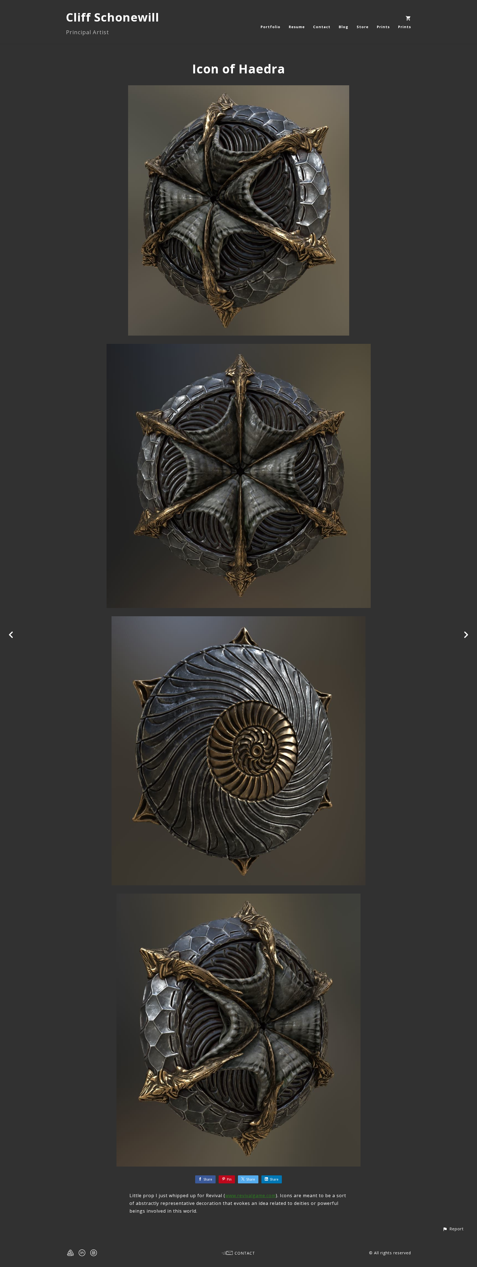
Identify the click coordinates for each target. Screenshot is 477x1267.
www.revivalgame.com (250, 1195)
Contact (321, 26)
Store (363, 26)
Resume (297, 26)
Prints (383, 26)
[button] (453, 1228)
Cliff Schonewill (112, 17)
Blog (343, 26)
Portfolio (270, 26)
